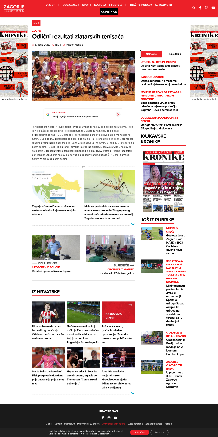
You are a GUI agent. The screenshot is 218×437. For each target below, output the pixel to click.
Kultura (100, 5)
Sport (86, 5)
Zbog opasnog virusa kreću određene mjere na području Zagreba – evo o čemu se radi (161, 101)
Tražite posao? (141, 5)
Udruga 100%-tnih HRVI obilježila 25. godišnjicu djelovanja (161, 123)
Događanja (71, 5)
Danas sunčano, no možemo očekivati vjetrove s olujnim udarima (163, 80)
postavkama (105, 433)
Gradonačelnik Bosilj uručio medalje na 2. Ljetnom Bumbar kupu (176, 343)
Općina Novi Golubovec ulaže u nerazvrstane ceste (160, 65)
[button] (193, 8)
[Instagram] (207, 8)
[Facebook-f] (200, 8)
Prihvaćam (140, 432)
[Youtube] (213, 8)
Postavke (159, 432)
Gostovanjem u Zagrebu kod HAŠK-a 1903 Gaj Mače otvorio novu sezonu (175, 241)
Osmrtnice (109, 12)
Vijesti (51, 5)
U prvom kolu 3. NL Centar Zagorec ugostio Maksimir (174, 374)
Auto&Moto (163, 5)
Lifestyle (115, 5)
